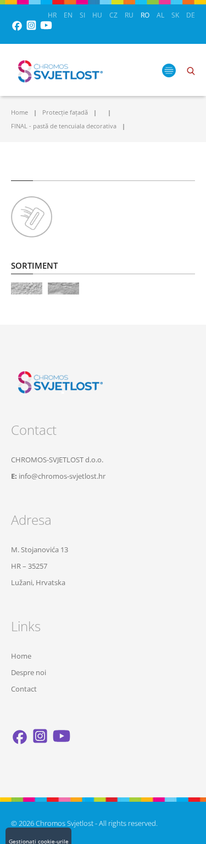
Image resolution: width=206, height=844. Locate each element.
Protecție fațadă (65, 112)
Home (19, 112)
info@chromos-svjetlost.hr (62, 476)
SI (82, 15)
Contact (24, 689)
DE (190, 15)
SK (175, 15)
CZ (113, 15)
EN (68, 15)
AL (160, 15)
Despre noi (28, 672)
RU (129, 15)
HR (52, 15)
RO (145, 15)
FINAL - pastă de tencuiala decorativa (63, 126)
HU (97, 15)
